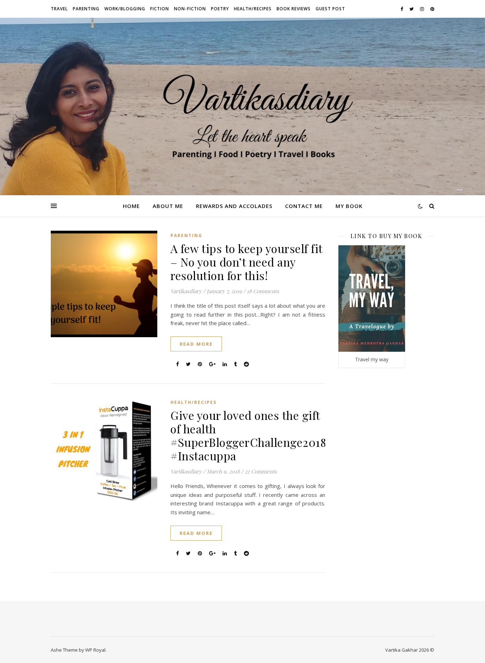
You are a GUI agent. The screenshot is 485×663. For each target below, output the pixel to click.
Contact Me (304, 205)
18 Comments (263, 291)
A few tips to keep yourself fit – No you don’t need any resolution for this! (246, 262)
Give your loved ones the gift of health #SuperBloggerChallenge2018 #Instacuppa (248, 435)
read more (196, 344)
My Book (349, 205)
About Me (168, 205)
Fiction (159, 9)
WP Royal (95, 650)
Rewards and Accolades (234, 205)
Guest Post (330, 9)
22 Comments (261, 471)
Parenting (86, 9)
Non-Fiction (190, 9)
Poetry (220, 9)
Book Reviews (294, 9)
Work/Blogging (124, 9)
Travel (59, 9)
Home (131, 205)
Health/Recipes (253, 9)
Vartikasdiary (186, 291)
